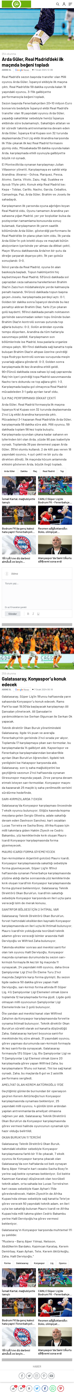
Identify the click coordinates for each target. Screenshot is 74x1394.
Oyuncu (62, 1263)
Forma (7, 1263)
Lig (51, 1263)
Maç (35, 471)
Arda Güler (9, 471)
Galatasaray (22, 1263)
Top (62, 471)
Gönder (12, 613)
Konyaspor (39, 1263)
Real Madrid (49, 471)
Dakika (23, 471)
